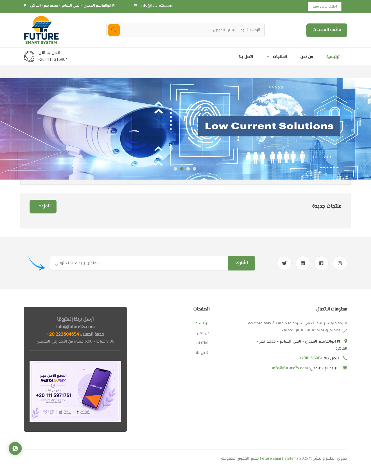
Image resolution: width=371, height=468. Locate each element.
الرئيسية (333, 57)
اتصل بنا (246, 57)
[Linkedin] (303, 263)
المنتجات (279, 57)
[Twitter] (284, 263)
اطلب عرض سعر (324, 7)
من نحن (306, 57)
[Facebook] (321, 263)
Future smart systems (278, 459)
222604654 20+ (63, 334)
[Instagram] (340, 263)
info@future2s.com (157, 5)
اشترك (242, 263)
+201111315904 (53, 59)
